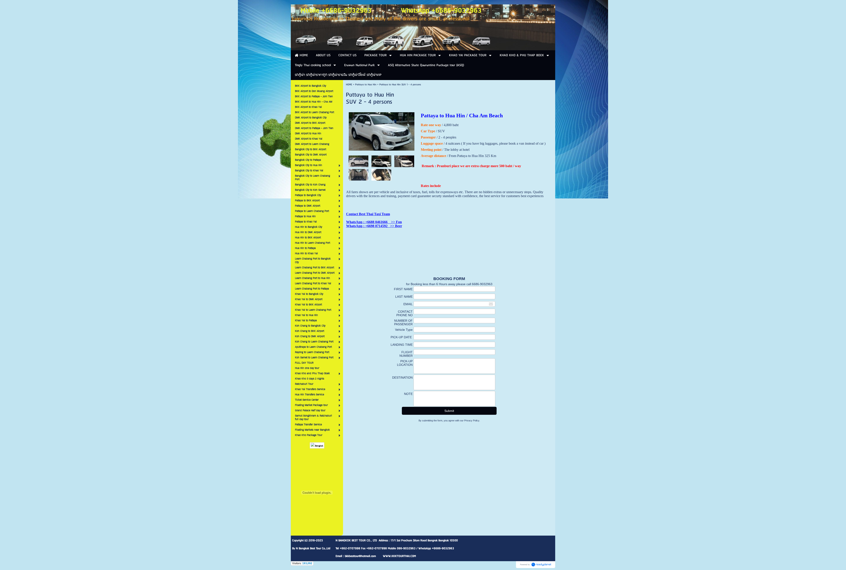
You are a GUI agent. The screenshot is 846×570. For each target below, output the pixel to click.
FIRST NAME (403, 289)
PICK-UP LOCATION (405, 362)
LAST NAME (404, 296)
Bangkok (318, 446)
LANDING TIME (402, 344)
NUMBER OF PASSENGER (403, 322)
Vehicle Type (404, 329)
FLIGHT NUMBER (406, 353)
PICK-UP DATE (402, 337)
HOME (349, 84)
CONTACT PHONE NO (404, 313)
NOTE (408, 394)
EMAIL (408, 304)
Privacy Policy (471, 420)
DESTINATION (402, 377)
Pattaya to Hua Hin (365, 84)
